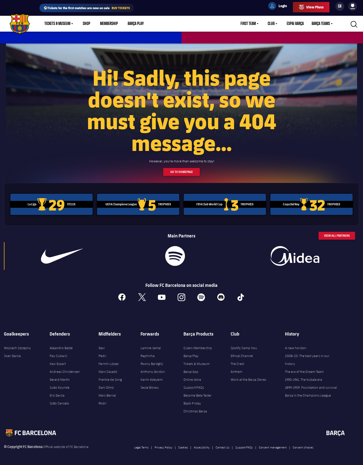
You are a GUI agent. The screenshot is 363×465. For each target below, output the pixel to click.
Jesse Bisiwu (150, 387)
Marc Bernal (107, 395)
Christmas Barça (195, 411)
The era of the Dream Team (304, 372)
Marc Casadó (108, 372)
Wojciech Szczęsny (17, 348)
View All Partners (337, 235)
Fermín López (109, 364)
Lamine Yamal (151, 348)
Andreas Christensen (65, 372)
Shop (86, 23)
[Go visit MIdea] (295, 256)
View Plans (314, 7)
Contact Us (222, 447)
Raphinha (148, 356)
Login (279, 6)
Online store (192, 379)
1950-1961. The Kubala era (303, 379)
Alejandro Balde (61, 348)
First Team (248, 23)
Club (271, 23)
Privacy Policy (163, 447)
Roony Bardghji (152, 364)
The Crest (237, 364)
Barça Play (136, 23)
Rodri (102, 403)
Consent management (273, 447)
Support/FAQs (193, 387)
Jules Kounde (59, 387)
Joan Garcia (12, 356)
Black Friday (192, 403)
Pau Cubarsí (58, 356)
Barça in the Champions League (308, 395)
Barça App (190, 372)
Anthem (236, 372)
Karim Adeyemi (152, 379)
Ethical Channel (242, 356)
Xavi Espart (58, 364)
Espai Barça (295, 23)
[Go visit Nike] (62, 256)
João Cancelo (59, 403)
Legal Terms (141, 447)
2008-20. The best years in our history (307, 360)
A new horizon (295, 348)
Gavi (102, 348)
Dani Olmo (106, 387)
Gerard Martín (60, 379)
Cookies (183, 447)
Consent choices (303, 447)
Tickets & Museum (57, 23)
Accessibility (202, 447)
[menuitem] (352, 5)
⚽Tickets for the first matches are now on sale (86, 8)
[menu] (352, 6)
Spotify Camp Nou (244, 348)
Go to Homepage (181, 172)
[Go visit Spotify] (175, 256)
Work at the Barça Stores (248, 379)
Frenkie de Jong (110, 379)
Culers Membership (197, 348)
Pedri (102, 356)
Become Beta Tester (197, 395)
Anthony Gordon (153, 372)
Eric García (57, 395)
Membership (109, 23)
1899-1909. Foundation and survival (311, 387)
